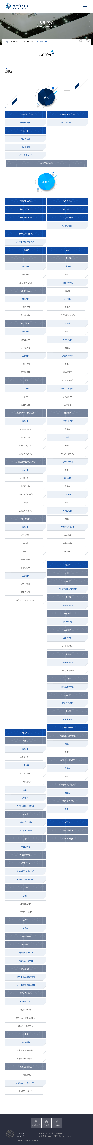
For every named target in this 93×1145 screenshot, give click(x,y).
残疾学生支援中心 (26, 445)
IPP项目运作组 (25, 1074)
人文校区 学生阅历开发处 (25, 461)
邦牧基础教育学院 (68, 388)
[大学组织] (87, 24)
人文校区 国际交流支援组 (25, 985)
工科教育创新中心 (68, 453)
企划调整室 (25, 290)
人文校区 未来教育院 (67, 735)
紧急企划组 (25, 567)
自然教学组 (67, 543)
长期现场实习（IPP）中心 (25, 1083)
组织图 (27, 41)
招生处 (25, 380)
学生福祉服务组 (26, 429)
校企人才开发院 (26, 1066)
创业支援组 (25, 1042)
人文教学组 (67, 396)
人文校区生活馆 (26, 912)
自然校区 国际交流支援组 (25, 977)
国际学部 (67, 494)
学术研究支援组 (67, 122)
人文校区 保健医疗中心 (25, 879)
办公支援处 (25, 518)
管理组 (25, 895)
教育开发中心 (25, 1009)
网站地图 (57, 1125)
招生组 (25, 396)
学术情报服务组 (26, 757)
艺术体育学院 (67, 461)
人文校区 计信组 (25, 830)
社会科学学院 (67, 282)
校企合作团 (25, 130)
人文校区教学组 (67, 646)
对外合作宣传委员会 (25, 114)
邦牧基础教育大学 (68, 527)
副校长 (46, 182)
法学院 (67, 323)
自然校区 (25, 274)
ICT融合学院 (67, 339)
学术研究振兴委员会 (67, 114)
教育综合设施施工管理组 (25, 600)
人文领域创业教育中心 (25, 1050)
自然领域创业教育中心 (25, 1058)
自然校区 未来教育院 (67, 760)
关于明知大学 (36, 1125)
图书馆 (25, 741)
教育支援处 (25, 323)
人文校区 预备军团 (25, 960)
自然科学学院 (67, 421)
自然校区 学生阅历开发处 (25, 413)
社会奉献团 (67, 209)
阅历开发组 (25, 437)
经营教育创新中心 (68, 315)
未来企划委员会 (26, 217)
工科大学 (67, 437)
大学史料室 (25, 798)
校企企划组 (25, 139)
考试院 (25, 502)
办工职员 (46, 1125)
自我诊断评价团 (67, 217)
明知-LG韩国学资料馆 (25, 806)
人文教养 (67, 404)
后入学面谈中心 (67, 380)
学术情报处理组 (26, 781)
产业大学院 (67, 621)
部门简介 (39, 41)
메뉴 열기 (85, 6)
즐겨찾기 (88, 40)
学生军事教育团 (46, 163)
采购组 (25, 551)
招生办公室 (25, 404)
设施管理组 (25, 559)
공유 (80, 40)
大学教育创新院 (26, 993)
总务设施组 (25, 584)
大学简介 (14, 41)
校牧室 (25, 258)
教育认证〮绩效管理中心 (25, 1017)
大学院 (67, 564)
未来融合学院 (67, 356)
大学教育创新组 (26, 1001)
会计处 (25, 543)
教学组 (67, 274)
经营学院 (67, 299)
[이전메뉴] (5, 24)
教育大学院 (67, 638)
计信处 (25, 814)
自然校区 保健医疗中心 (25, 871)
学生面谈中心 (25, 936)
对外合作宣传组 (26, 122)
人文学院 (67, 266)
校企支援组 (25, 147)
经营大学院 (67, 719)
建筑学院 (67, 478)
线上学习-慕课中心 (25, 1026)
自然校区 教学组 (67, 670)
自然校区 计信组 (25, 822)
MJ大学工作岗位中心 (25, 233)
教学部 (67, 752)
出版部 (25, 789)
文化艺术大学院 (67, 686)
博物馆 (25, 838)
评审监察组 (25, 315)
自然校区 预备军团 (25, 952)
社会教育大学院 (67, 605)
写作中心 (67, 551)
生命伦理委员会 (26, 209)
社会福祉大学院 (67, 662)
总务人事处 (25, 535)
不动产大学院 (67, 703)
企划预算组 (25, 307)
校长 (46, 97)
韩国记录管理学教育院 (67, 784)
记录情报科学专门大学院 (68, 589)
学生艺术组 (25, 846)
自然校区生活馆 (26, 903)
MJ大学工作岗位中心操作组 (25, 241)
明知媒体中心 (25, 854)
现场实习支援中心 (26, 453)
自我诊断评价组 (67, 225)
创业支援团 (25, 1034)
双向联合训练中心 (26, 1091)
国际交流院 (25, 969)
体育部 (25, 920)
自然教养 (67, 535)
